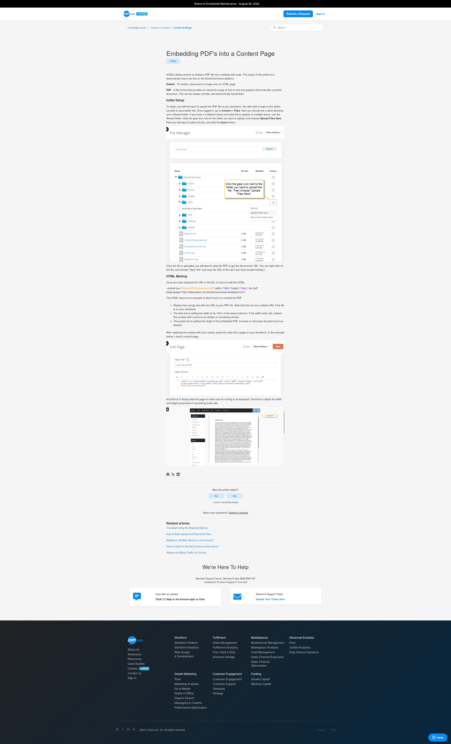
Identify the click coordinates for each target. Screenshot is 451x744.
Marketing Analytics (186, 684)
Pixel (292, 643)
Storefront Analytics (186, 647)
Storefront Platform (186, 643)
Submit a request (238, 512)
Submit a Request (298, 14)
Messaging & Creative (188, 703)
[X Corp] (173, 474)
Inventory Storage (224, 657)
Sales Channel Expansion (267, 657)
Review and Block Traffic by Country (186, 552)
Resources (134, 659)
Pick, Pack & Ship (224, 652)
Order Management (225, 643)
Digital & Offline (184, 693)
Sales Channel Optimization (260, 664)
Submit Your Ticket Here (270, 599)
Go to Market (182, 689)
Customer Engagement (227, 679)
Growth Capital (260, 679)
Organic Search (184, 698)
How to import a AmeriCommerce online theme (192, 546)
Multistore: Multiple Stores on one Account (189, 540)
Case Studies (136, 664)
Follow (173, 61)
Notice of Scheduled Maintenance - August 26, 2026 (226, 4)
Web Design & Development (184, 654)
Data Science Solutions (304, 652)
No (234, 495)
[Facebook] (167, 474)
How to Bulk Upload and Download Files (188, 534)
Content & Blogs (183, 27)
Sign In (132, 678)
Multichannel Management (267, 643)
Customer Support (224, 684)
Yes (216, 495)
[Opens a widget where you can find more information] (437, 737)
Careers (138, 668)
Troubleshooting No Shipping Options (187, 528)
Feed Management (263, 652)
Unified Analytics (299, 647)
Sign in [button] (320, 14)
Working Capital (261, 684)
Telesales (219, 689)
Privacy (321, 729)
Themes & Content (160, 27)
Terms (332, 729)
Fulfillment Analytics (225, 647)
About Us (133, 649)
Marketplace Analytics (265, 647)
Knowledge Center (137, 27)
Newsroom (134, 654)
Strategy (218, 693)
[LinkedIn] (178, 474)
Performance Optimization (190, 707)
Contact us (134, 673)
